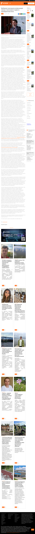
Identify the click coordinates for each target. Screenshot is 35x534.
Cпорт (28, 115)
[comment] (32, 10)
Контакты (16, 520)
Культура (28, 116)
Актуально (28, 102)
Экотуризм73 (29, 113)
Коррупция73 (29, 105)
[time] (28, 10)
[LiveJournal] (21, 13)
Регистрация (31, 3)
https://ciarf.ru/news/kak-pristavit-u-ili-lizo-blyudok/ (9, 147)
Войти (26, 3)
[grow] (30, 10)
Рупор (16, 521)
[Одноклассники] (29, 0)
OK (32, 529)
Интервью (28, 110)
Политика (28, 107)
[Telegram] (34, 0)
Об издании (16, 514)
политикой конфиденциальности (13, 532)
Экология (28, 118)
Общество (28, 104)
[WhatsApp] (22, 13)
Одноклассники (10, 514)
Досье (2, 521)
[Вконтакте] (31, 0)
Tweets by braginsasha (29, 124)
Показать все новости (30, 94)
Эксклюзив (29, 108)
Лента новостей (29, 8)
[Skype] (23, 13)
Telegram (9, 518)
